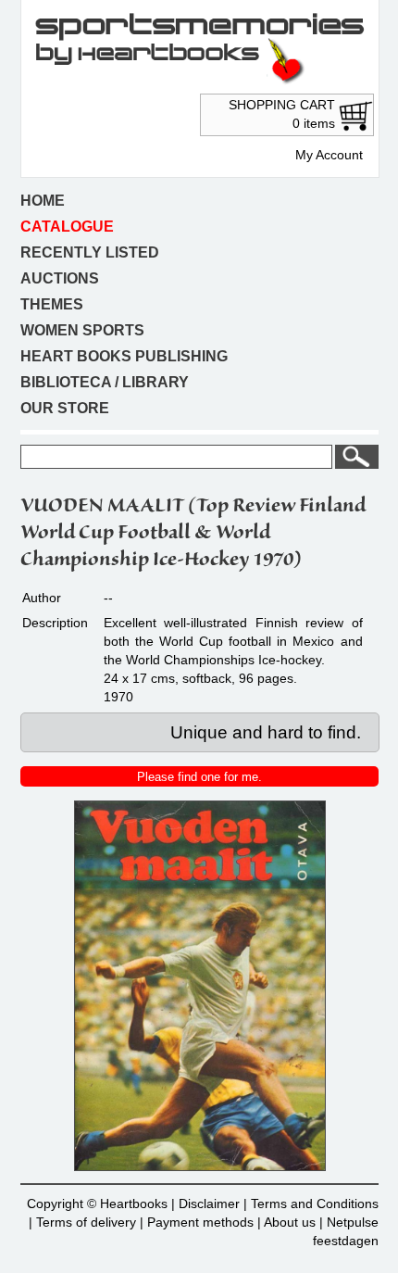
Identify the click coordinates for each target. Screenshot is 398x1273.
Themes (51, 304)
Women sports (82, 330)
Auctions (59, 278)
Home (42, 200)
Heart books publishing (124, 356)
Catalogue (67, 226)
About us (290, 1222)
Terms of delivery (86, 1222)
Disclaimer (209, 1203)
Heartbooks (134, 1203)
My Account (329, 154)
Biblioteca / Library (104, 382)
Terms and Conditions (315, 1203)
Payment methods (200, 1222)
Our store (64, 408)
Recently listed (89, 252)
